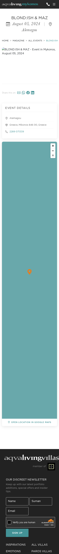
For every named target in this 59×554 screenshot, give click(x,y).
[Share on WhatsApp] (23, 93)
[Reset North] (52, 155)
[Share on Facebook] (28, 93)
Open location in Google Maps (31, 422)
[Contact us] (48, 4)
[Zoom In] (52, 145)
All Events (35, 41)
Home (5, 41)
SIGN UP (17, 533)
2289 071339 (17, 132)
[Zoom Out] (52, 150)
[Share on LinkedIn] (32, 93)
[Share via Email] (18, 93)
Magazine (18, 41)
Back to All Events (18, 431)
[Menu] (54, 4)
